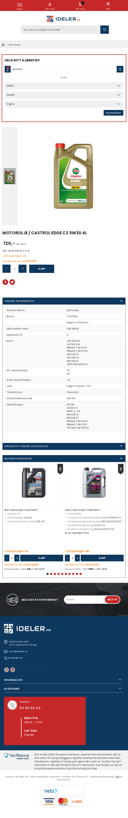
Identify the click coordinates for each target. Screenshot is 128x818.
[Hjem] (3, 44)
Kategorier (12, 688)
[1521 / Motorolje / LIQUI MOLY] (33, 482)
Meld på (112, 599)
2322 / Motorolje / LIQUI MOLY (82, 510)
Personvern (64, 779)
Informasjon (13, 680)
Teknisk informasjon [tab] (19, 301)
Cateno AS (81, 776)
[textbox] (65, 29)
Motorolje (14, 44)
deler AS (24, 776)
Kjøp (41, 268)
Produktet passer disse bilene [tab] (26, 446)
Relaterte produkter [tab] (18, 458)
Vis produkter (113, 112)
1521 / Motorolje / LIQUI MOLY (21, 510)
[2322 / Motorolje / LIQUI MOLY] (94, 482)
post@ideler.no (19, 651)
